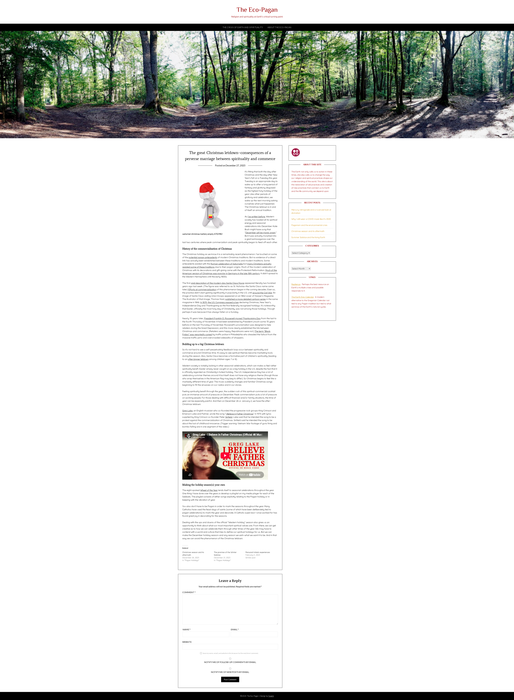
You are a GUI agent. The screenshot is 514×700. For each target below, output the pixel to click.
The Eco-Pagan (257, 10)
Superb (271, 696)
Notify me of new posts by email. (230, 672)
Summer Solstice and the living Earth (308, 237)
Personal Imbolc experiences (257, 552)
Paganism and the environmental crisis (309, 225)
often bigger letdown (198, 359)
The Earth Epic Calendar (302, 297)
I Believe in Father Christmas (239, 413)
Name (186, 629)
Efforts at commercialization (202, 289)
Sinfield (228, 417)
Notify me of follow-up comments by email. (230, 662)
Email (235, 629)
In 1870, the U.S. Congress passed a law (219, 302)
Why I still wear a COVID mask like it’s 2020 (311, 219)
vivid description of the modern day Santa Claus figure (217, 283)
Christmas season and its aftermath (307, 231)
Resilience (295, 284)
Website (187, 642)
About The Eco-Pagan (279, 27)
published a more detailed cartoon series (245, 299)
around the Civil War (262, 292)
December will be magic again (260, 232)
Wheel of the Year (209, 490)
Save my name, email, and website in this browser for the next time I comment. (230, 653)
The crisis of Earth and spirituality (243, 27)
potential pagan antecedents (203, 257)
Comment (189, 592)
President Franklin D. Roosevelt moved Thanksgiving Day (232, 318)
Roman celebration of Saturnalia (227, 263)
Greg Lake (187, 410)
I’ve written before (256, 216)
